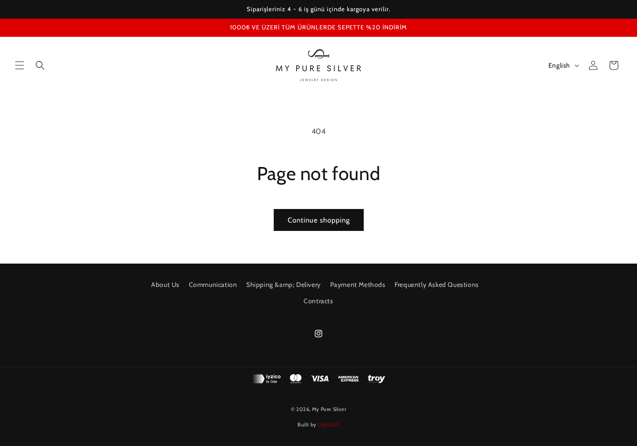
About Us (165, 284)
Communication (213, 284)
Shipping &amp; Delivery (283, 284)
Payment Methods (358, 284)
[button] (19, 65)
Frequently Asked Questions (437, 284)
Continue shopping (319, 220)
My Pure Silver (329, 409)
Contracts (318, 301)
